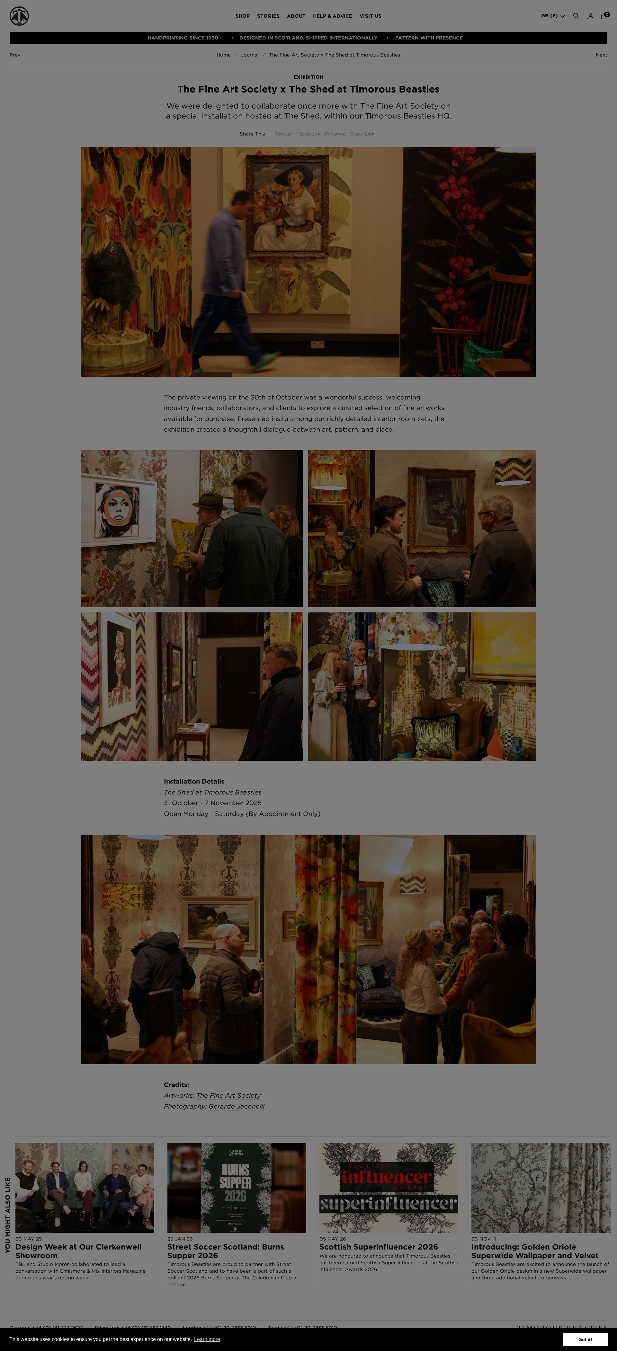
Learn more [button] (207, 1339)
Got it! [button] (585, 1339)
